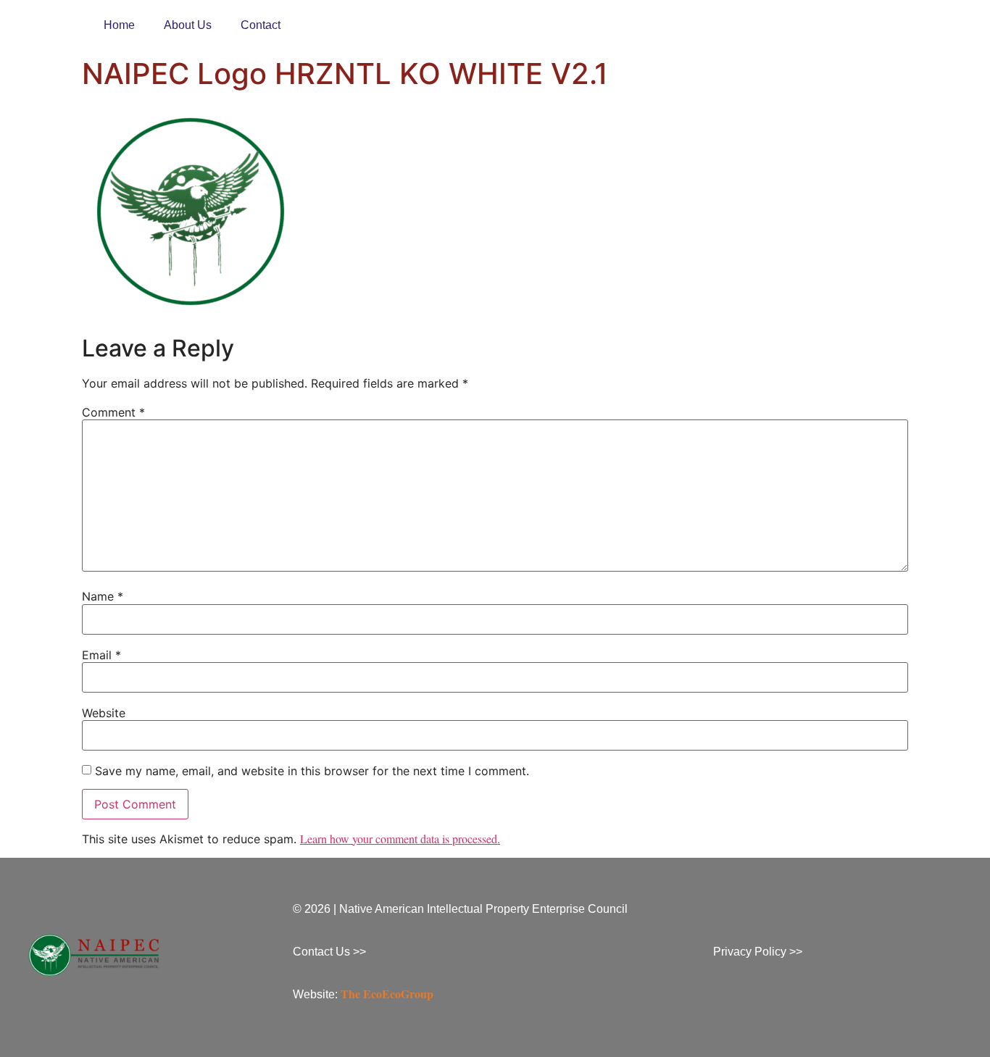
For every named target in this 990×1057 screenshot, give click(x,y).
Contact (260, 25)
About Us (188, 25)
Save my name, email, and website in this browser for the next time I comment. (312, 771)
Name (102, 596)
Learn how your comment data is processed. (400, 838)
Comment (113, 412)
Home (119, 25)
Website (103, 713)
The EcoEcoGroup (387, 993)
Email (101, 655)
